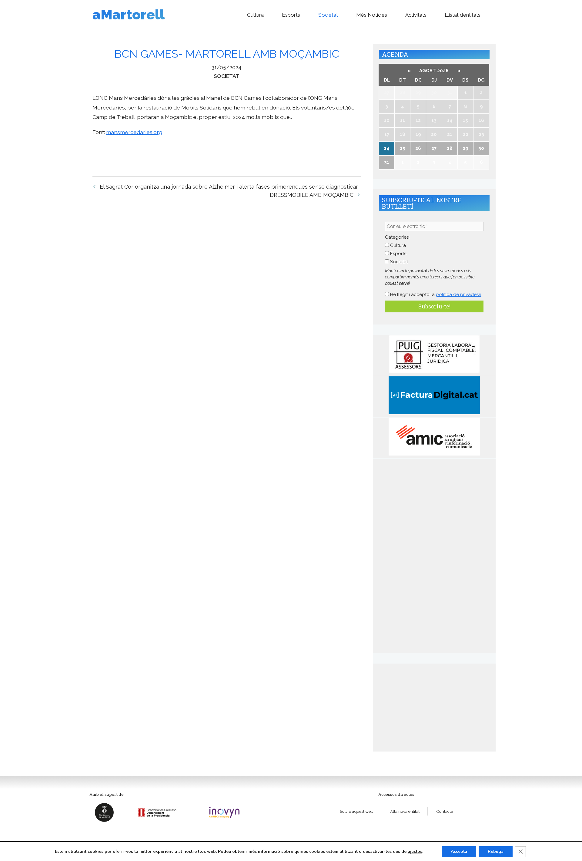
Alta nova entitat (405, 811)
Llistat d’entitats (462, 15)
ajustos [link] (415, 851)
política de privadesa (458, 294)
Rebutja (495, 851)
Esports (291, 15)
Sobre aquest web (356, 811)
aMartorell (128, 15)
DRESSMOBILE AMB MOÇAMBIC (311, 195)
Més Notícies (371, 15)
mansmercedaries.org (134, 132)
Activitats (415, 15)
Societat (328, 15)
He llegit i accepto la (435, 294)
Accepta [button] (459, 851)
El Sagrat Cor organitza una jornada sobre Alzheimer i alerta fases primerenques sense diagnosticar (229, 186)
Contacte (444, 811)
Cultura (255, 15)
